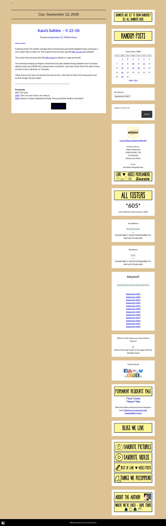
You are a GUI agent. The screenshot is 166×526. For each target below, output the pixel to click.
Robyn (74, 37)
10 (133, 64)
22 (122, 72)
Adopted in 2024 (133, 297)
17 (133, 68)
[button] (3, 523)
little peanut (50, 58)
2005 (17, 98)
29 (122, 77)
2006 (17, 96)
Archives (119, 92)
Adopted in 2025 (133, 294)
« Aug (131, 80)
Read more (58, 106)
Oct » (136, 80)
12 (144, 64)
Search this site (122, 108)
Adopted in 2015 (133, 324)
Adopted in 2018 (133, 315)
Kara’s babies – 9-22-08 (59, 30)
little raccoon (77, 52)
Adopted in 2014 (133, 326)
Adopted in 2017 (133, 318)
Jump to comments (20, 43)
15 (122, 68)
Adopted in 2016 (133, 321)
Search (147, 114)
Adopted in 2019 (133, 312)
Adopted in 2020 (133, 309)
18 (139, 68)
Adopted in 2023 (133, 300)
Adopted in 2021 (133, 306)
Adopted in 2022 (133, 303)
